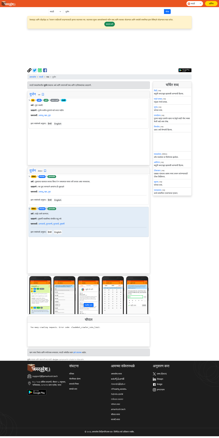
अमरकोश (32, 76)
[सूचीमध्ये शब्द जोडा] (43, 94)
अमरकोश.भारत (116, 373)
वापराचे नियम (74, 383)
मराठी (41, 76)
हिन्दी (50, 123)
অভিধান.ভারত (115, 404)
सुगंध (156, 107)
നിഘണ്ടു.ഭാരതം (118, 389)
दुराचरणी (49, 223)
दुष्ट (49, 115)
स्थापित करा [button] (88, 305)
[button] (37, 295)
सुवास (156, 181)
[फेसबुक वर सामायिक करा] (45, 70)
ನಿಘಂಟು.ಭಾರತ (117, 394)
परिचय (71, 373)
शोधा (167, 11)
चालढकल (157, 190)
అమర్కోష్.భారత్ (117, 378)
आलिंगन (157, 162)
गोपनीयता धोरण (74, 378)
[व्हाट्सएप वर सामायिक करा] (40, 70)
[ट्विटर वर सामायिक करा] (35, 70)
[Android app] (36, 392)
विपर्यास (157, 126)
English (57, 123)
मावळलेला (157, 154)
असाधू (41, 115)
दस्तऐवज (157, 115)
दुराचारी (56, 223)
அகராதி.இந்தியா (118, 383)
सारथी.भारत (115, 419)
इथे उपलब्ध (77, 352)
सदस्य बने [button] (109, 24)
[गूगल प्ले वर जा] (185, 70)
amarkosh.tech (118, 409)
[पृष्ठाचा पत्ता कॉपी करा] (29, 70)
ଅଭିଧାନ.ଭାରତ (117, 399)
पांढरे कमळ (158, 98)
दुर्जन (33, 94)
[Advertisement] (109, 48)
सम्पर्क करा (73, 389)
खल (45, 115)
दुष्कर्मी (62, 223)
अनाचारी (42, 223)
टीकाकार (157, 170)
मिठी (155, 90)
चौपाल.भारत (115, 414)
